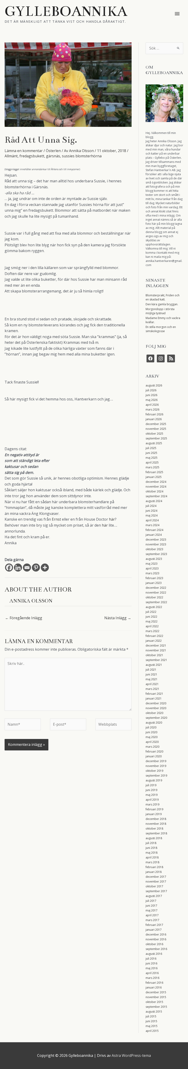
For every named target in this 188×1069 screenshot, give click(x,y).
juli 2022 (151, 612)
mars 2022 (152, 631)
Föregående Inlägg (23, 617)
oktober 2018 (154, 828)
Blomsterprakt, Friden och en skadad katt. (163, 297)
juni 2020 (151, 732)
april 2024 (152, 520)
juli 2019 (151, 785)
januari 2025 (154, 477)
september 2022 (156, 602)
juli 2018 (151, 843)
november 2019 (156, 766)
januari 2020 (154, 756)
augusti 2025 (154, 443)
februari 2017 (154, 925)
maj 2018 (152, 853)
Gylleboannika (66, 11)
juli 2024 (151, 506)
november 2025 (156, 429)
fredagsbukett (31, 155)
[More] (45, 568)
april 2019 (152, 800)
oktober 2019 (154, 771)
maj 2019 (152, 795)
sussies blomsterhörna (82, 155)
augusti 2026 (154, 385)
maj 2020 (152, 737)
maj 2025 (152, 458)
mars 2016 (152, 978)
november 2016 (156, 939)
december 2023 (156, 539)
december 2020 (156, 703)
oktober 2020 (154, 713)
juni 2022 (151, 617)
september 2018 (156, 833)
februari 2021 (154, 694)
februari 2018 (154, 867)
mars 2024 (152, 525)
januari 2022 (154, 641)
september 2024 (156, 496)
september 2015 (156, 1007)
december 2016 (156, 934)
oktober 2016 (154, 944)
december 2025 (156, 424)
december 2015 (156, 992)
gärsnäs (53, 155)
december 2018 (156, 819)
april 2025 (152, 462)
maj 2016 (152, 968)
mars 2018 (152, 862)
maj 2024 (152, 515)
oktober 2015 (154, 1002)
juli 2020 (151, 727)
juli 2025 (151, 448)
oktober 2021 (154, 655)
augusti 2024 (154, 501)
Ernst (56, 519)
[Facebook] (9, 568)
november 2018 (156, 824)
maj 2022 (152, 621)
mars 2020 (152, 747)
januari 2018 (154, 872)
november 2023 (156, 544)
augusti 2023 (154, 559)
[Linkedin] (18, 568)
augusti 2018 (154, 838)
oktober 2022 (154, 597)
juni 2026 (151, 395)
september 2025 (156, 438)
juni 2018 (151, 848)
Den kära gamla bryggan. (162, 304)
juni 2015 (151, 1021)
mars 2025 (152, 467)
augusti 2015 (154, 1011)
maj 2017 (152, 910)
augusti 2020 (154, 723)
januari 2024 (154, 535)
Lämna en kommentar (24, 150)
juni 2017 (151, 906)
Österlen (53, 150)
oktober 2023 (154, 549)
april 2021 (152, 684)
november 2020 (156, 708)
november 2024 (156, 487)
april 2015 (152, 1031)
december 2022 (156, 588)
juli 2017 (151, 901)
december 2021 (156, 645)
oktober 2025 (154, 434)
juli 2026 (151, 390)
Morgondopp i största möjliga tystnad (160, 311)
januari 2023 (154, 583)
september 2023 (156, 554)
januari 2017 (154, 930)
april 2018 (152, 857)
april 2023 (152, 568)
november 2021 (156, 650)
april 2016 (152, 973)
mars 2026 (152, 409)
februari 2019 (154, 809)
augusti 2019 (154, 780)
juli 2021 (151, 670)
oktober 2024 (154, 491)
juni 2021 (151, 674)
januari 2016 (154, 987)
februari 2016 (154, 983)
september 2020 (156, 718)
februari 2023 (154, 578)
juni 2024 (151, 511)
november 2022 (156, 592)
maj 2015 (152, 1026)
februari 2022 (154, 636)
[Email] (27, 568)
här (112, 519)
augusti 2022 (154, 607)
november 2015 (156, 997)
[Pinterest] (36, 568)
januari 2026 (154, 419)
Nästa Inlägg (117, 617)
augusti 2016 (154, 954)
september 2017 (156, 891)
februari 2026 (154, 414)
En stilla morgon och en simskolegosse (161, 329)
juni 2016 (151, 963)
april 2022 (152, 626)
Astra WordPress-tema (131, 1055)
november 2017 (156, 881)
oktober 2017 (154, 886)
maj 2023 (152, 564)
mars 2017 (152, 920)
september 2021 (156, 660)
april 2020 (152, 742)
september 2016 (156, 949)
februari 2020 (154, 751)
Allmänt (11, 155)
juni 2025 (151, 453)
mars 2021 (152, 689)
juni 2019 (151, 790)
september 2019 (156, 775)
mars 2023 (152, 573)
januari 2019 (154, 814)
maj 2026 (152, 400)
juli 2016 (151, 959)
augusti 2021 (154, 665)
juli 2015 (151, 1016)
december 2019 (156, 761)
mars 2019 (152, 804)
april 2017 (152, 915)
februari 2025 (154, 472)
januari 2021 (154, 698)
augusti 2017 (154, 896)
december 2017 (156, 877)
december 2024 (156, 482)
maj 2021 (152, 679)
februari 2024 (154, 530)
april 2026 (152, 405)
